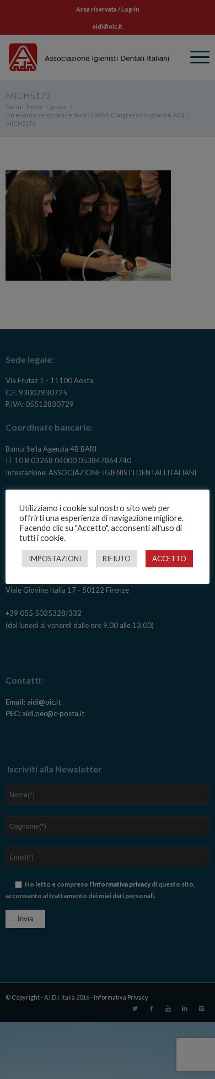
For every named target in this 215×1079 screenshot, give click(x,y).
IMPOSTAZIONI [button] (55, 558)
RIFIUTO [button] (117, 558)
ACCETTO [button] (169, 558)
